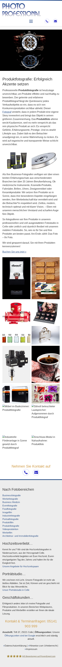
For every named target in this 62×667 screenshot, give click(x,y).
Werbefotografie (10, 499)
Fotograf (6, 112)
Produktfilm (8, 522)
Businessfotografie (11, 495)
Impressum (31, 649)
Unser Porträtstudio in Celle (15, 590)
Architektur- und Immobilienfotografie (20, 536)
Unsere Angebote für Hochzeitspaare (20, 566)
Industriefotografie (11, 515)
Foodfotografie (9, 509)
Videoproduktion (10, 529)
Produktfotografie (10, 526)
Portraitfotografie (10, 519)
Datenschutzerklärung (15, 645)
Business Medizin (11, 502)
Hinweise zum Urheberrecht (43, 645)
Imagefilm (7, 512)
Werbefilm (7, 532)
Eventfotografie (9, 505)
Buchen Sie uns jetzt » (14, 252)
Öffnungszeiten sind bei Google (20, 635)
